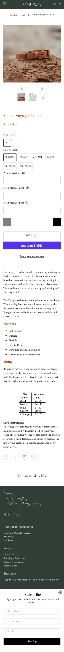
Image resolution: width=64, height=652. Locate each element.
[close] (60, 592)
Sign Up (32, 641)
